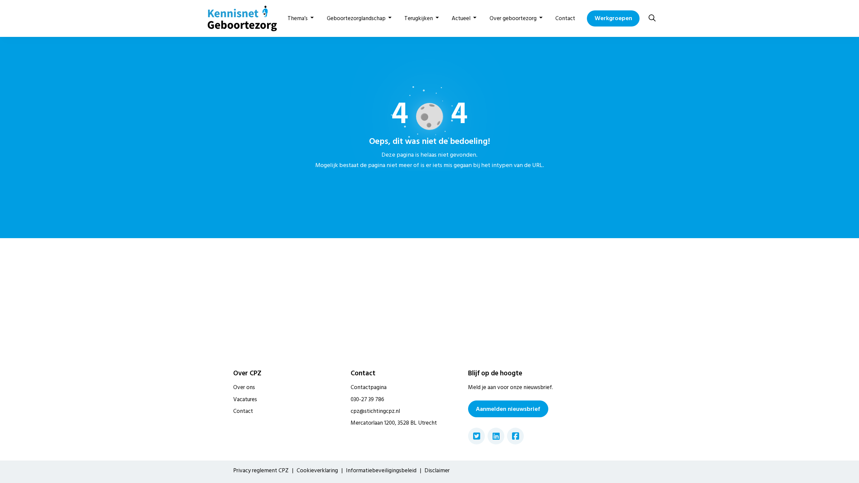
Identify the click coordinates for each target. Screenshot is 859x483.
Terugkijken (418, 18)
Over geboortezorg (513, 18)
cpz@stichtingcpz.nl (375, 411)
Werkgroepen (613, 18)
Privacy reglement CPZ (261, 470)
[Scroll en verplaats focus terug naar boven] (844, 468)
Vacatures (245, 399)
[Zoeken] (652, 18)
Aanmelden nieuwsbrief (508, 409)
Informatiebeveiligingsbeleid (381, 470)
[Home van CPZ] (238, 18)
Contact (565, 18)
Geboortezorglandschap (356, 18)
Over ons (244, 387)
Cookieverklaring (317, 470)
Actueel (461, 18)
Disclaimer (437, 470)
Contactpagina (369, 387)
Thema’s (298, 18)
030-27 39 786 (367, 399)
